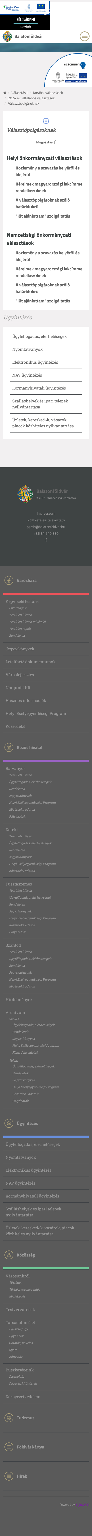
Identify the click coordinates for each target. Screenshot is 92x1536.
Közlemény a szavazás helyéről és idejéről (47, 171)
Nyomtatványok (27, 349)
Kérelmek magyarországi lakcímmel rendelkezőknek (50, 187)
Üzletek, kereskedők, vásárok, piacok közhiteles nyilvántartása (40, 1230)
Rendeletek (17, 635)
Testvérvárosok (20, 1309)
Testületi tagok (20, 628)
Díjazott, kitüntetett (23, 1383)
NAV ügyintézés (27, 375)
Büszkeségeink (20, 1370)
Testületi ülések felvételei (27, 622)
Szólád (14, 1019)
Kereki (12, 829)
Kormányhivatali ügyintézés (39, 388)
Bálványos (15, 768)
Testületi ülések (20, 615)
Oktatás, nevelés (21, 1343)
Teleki (13, 1060)
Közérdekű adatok (22, 809)
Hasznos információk (26, 700)
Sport (13, 1350)
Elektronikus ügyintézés (35, 362)
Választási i (19, 92)
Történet (15, 1282)
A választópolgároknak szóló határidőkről (43, 203)
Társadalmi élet (20, 1322)
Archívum (15, 1012)
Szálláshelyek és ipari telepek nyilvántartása (33, 1212)
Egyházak (16, 1336)
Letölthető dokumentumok (31, 661)
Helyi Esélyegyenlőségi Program (36, 713)
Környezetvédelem (23, 1396)
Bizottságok (17, 608)
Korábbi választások (48, 92)
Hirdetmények (19, 999)
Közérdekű (15, 726)
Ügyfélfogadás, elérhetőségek (39, 336)
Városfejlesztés (20, 674)
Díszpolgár (16, 1376)
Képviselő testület (22, 601)
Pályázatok (17, 816)
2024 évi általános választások (31, 98)
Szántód (13, 945)
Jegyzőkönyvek (20, 648)
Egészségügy (18, 1329)
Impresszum (46, 513)
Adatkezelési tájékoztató (46, 520)
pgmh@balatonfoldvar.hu (46, 526)
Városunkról (18, 1276)
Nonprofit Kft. (18, 687)
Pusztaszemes (19, 884)
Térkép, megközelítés (24, 1289)
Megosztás (45, 142)
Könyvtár (15, 1356)
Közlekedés (17, 1296)
